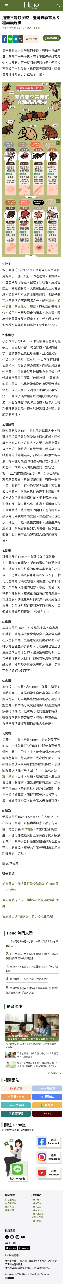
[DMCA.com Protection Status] (9, 1278)
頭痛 (11, 776)
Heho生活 (36, 1203)
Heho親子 (36, 1199)
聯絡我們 (9, 1210)
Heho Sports (37, 1210)
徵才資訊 (9, 1207)
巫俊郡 (36, 28)
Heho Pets (36, 1221)
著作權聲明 (10, 1203)
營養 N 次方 (37, 1217)
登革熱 (49, 300)
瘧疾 (33, 306)
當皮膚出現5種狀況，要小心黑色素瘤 (27, 916)
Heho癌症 (36, 1207)
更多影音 (53, 1073)
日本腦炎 (21, 306)
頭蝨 (30, 829)
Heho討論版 (37, 1214)
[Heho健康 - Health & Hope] (31, 5)
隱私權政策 (10, 1199)
